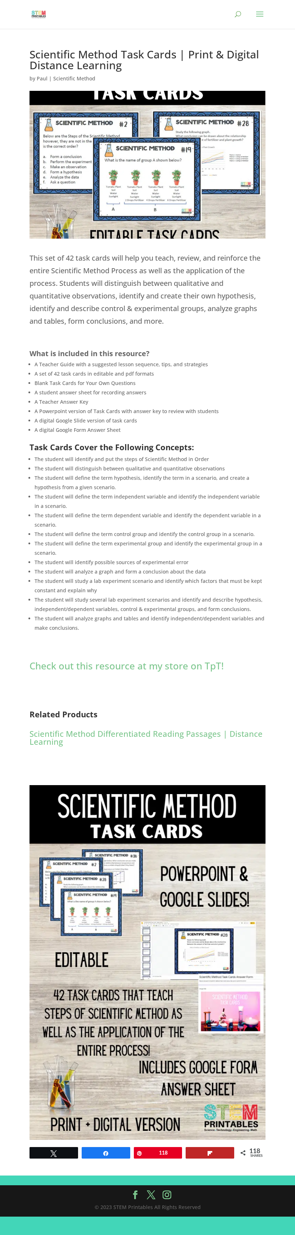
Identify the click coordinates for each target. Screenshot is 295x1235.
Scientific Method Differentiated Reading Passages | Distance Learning (146, 737)
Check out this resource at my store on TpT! (127, 665)
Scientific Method (74, 78)
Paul (42, 78)
